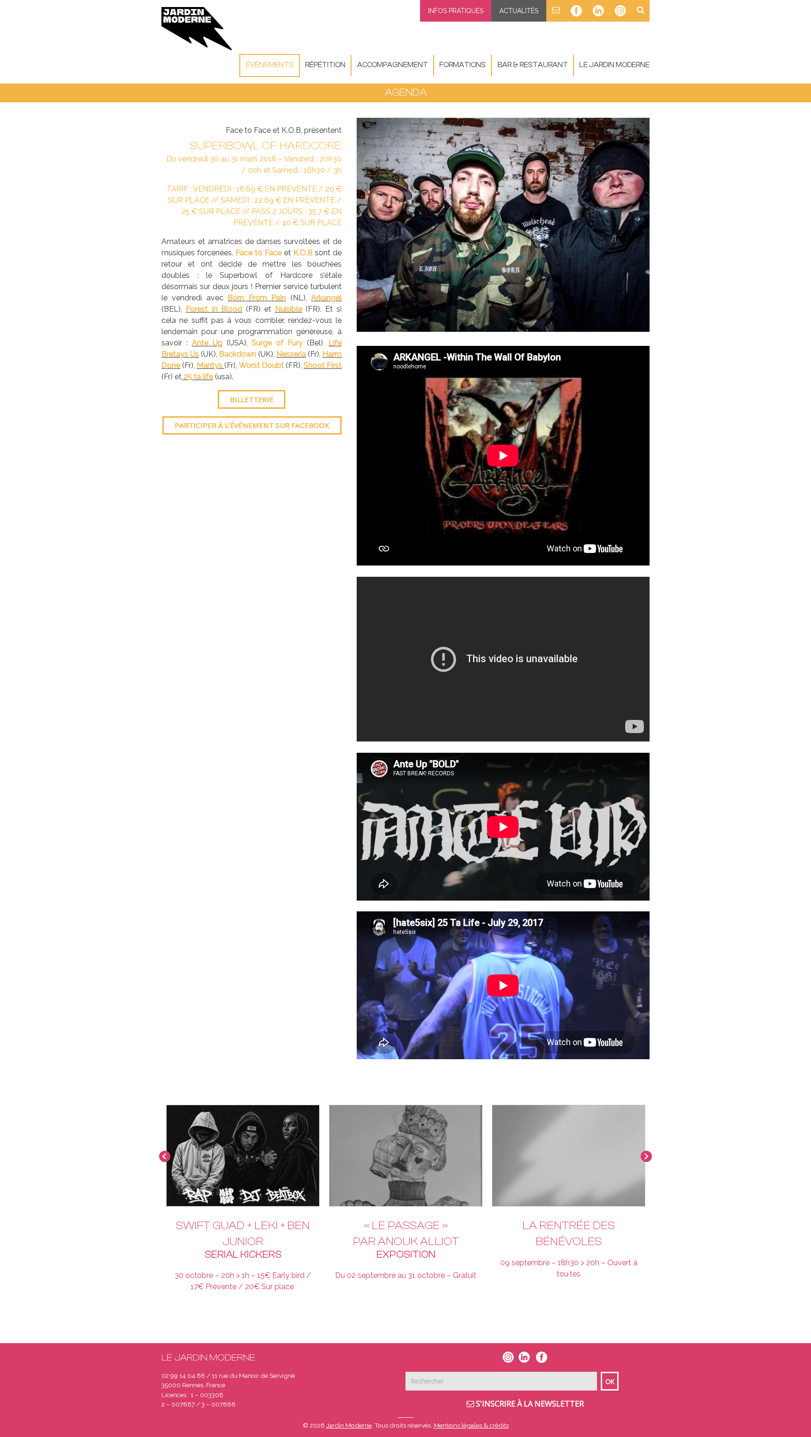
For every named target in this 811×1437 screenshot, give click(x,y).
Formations (462, 65)
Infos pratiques (455, 11)
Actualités (518, 11)
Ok (609, 1381)
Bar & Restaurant (532, 65)
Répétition (325, 65)
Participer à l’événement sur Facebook (252, 425)
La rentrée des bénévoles (568, 1233)
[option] (503, 224)
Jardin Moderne (349, 1425)
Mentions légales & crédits (471, 1425)
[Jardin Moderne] (196, 28)
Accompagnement (392, 65)
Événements (270, 65)
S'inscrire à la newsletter (529, 1404)
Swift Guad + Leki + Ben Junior (243, 1233)
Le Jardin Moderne (614, 65)
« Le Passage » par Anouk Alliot (406, 1233)
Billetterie (252, 399)
